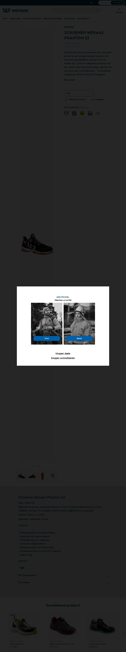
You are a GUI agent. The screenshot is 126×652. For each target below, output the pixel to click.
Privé (47, 338)
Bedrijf (79, 338)
